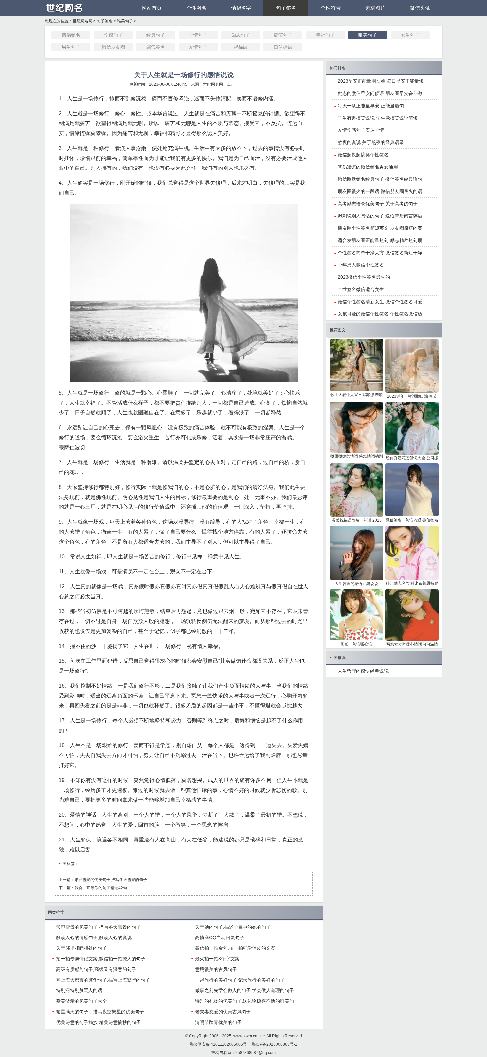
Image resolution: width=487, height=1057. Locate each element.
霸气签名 (155, 47)
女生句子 (410, 35)
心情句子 (198, 35)
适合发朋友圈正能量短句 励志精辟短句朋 (380, 240)
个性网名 (196, 8)
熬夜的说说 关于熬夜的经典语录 (371, 142)
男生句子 (71, 47)
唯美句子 (125, 21)
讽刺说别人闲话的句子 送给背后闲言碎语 (380, 215)
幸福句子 (325, 35)
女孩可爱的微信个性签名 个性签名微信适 (380, 313)
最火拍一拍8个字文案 (217, 958)
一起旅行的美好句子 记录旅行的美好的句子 (240, 980)
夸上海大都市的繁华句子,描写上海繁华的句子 (103, 980)
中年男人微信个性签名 (361, 264)
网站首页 (152, 8)
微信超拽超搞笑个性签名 (363, 154)
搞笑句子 (283, 35)
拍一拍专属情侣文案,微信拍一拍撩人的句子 (100, 958)
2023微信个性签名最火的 (364, 277)
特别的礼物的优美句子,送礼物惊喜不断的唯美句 (244, 1001)
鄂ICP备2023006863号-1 (274, 1044)
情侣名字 (241, 8)
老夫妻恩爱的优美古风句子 (223, 1011)
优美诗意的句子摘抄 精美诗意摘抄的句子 (98, 1022)
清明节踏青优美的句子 (218, 1022)
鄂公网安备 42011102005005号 (218, 1044)
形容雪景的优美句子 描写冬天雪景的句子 (111, 879)
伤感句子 (113, 35)
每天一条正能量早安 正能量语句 (371, 105)
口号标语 (283, 47)
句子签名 (286, 8)
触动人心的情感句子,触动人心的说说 (94, 937)
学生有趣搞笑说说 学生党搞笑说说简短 (378, 117)
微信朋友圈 (113, 47)
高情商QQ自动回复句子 (219, 937)
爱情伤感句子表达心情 (361, 130)
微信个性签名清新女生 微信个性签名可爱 (380, 301)
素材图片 (375, 8)
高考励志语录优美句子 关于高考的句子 (378, 203)
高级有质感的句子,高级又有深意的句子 (96, 969)
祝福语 (240, 47)
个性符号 (331, 8)
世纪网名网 (82, 21)
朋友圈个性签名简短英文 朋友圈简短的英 (380, 228)
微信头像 (420, 8)
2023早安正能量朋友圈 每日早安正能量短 (381, 81)
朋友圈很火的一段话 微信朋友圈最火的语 (380, 191)
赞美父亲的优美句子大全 (81, 1001)
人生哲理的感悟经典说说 (363, 671)
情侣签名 (71, 35)
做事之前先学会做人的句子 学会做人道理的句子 (244, 990)
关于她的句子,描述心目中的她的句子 (233, 927)
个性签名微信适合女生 (361, 289)
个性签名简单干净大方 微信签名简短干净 (380, 252)
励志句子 (240, 35)
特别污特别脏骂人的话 (79, 990)
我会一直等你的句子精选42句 (101, 888)
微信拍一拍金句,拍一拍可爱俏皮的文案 (235, 948)
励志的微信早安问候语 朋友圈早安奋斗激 (380, 93)
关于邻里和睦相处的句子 (81, 948)
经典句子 (155, 35)
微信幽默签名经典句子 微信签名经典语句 (380, 179)
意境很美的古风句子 (216, 969)
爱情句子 (198, 47)
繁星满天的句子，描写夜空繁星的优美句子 (100, 1011)
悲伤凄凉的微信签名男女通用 (368, 166)
